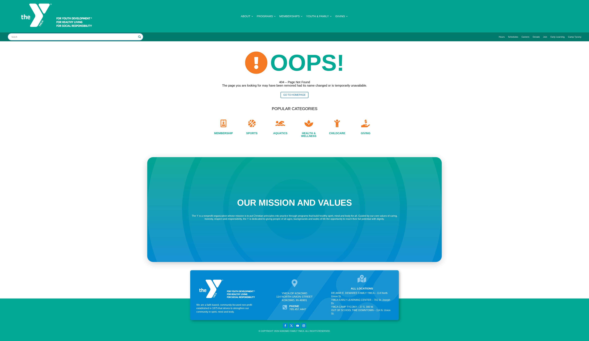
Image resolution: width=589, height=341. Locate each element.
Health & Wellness (308, 135)
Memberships (289, 16)
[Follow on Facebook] (285, 325)
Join (545, 37)
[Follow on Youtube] (297, 325)
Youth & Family (317, 16)
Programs (265, 16)
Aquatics (280, 133)
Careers (525, 37)
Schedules (513, 37)
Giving (340, 16)
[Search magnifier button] (139, 37)
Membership (223, 133)
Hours (502, 37)
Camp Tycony (574, 37)
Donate (536, 37)
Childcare (337, 133)
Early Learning (558, 37)
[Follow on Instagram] (303, 325)
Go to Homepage (294, 95)
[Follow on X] (291, 325)
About (245, 16)
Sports (252, 133)
